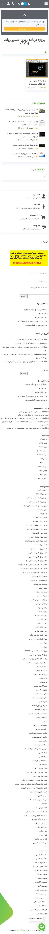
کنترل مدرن (43, 835)
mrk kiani (45, 411)
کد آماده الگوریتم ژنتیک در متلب (35, 815)
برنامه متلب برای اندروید (39, 580)
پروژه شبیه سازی (41, 631)
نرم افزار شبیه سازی (40, 901)
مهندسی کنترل (42, 886)
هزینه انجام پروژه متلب (39, 909)
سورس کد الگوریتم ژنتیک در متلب (35, 749)
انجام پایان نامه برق (40, 521)
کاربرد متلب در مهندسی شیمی (36, 811)
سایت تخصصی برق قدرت (38, 733)
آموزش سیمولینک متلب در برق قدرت (34, 505)
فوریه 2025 (43, 443)
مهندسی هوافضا (41, 898)
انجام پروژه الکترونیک (39, 533)
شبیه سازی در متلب (40, 776)
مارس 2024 (43, 447)
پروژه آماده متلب (41, 317)
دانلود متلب (43, 701)
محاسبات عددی (41, 854)
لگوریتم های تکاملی (40, 843)
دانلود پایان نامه (41, 690)
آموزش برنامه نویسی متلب (38, 502)
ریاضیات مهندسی (41, 729)
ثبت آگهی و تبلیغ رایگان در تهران (35, 309)
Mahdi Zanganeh (42, 421)
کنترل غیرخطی (42, 827)
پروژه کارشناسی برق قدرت (38, 639)
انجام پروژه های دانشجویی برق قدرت (34, 568)
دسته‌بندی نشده (41, 717)
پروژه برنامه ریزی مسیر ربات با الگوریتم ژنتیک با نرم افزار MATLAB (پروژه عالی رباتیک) (37, 86)
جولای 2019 (43, 470)
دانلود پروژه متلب (41, 694)
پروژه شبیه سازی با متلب (38, 635)
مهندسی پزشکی (41, 874)
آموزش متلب (42, 509)
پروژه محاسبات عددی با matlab (36, 651)
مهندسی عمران (42, 878)
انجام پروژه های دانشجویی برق (36, 560)
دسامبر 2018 (42, 478)
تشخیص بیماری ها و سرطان (37, 662)
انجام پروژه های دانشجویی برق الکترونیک (32, 564)
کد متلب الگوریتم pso (39, 819)
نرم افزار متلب (42, 905)
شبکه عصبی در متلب (39, 760)
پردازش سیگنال (41, 603)
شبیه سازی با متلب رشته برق (37, 772)
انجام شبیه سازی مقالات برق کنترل (34, 572)
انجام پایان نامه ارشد (40, 517)
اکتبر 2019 (43, 462)
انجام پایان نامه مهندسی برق (37, 529)
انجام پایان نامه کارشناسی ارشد (36, 525)
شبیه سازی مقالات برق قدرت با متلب (34, 788)
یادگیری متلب (42, 917)
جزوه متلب (43, 678)
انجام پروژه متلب (41, 545)
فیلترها (44, 803)
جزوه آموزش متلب (40, 674)
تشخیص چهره (42, 666)
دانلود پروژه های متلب (39, 698)
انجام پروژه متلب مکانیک (38, 549)
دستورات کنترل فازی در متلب (27, 339)
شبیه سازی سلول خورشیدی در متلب (34, 780)
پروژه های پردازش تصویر (38, 654)
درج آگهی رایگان (24, 28)
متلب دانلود (43, 851)
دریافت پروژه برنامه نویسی (38, 713)
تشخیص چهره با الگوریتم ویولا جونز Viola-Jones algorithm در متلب (21, 113)
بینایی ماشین (42, 588)
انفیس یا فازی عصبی (39, 576)
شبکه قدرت (43, 764)
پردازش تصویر (42, 596)
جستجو (46, 370)
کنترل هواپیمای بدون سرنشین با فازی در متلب (21, 361)
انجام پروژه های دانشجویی (38, 556)
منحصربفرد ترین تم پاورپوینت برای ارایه (25, 155)
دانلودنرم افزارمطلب (40, 709)
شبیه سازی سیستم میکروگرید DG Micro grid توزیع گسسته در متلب (22, 136)
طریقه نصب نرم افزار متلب (38, 800)
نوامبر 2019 (43, 459)
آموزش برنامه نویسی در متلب (37, 498)
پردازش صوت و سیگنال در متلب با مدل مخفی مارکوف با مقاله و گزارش (22, 125)
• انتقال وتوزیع (42, 490)
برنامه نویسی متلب (40, 584)
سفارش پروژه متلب (40, 745)
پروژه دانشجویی (41, 623)
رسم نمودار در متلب (40, 725)
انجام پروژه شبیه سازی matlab (36, 541)
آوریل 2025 (43, 439)
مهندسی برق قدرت (40, 870)
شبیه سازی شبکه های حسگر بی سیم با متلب (31, 784)
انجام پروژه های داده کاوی (38, 552)
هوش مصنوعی (42, 913)
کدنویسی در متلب (41, 823)
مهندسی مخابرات (41, 890)
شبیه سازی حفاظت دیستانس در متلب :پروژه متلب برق (20, 418)
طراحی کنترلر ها (41, 796)
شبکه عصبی (42, 752)
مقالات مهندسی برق (40, 866)
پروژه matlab (42, 611)
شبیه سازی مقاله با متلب (38, 792)
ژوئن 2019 (43, 474)
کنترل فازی (43, 831)
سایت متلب (43, 741)
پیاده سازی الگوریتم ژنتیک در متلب (35, 658)
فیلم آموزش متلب (40, 807)
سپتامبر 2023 (42, 451)
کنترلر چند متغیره (41, 839)
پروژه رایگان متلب (41, 627)
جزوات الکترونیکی (41, 670)
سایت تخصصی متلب (39, 737)
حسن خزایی (45, 415)
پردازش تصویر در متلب (39, 600)
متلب (45, 847)
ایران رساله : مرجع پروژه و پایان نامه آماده (32, 321)
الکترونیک (43, 513)
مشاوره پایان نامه (41, 862)
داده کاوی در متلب (40, 686)
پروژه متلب (43, 313)
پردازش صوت (42, 607)
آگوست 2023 (42, 455)
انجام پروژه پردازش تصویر (38, 537)
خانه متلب (43, 682)
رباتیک (45, 721)
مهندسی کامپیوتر (41, 882)
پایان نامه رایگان (41, 592)
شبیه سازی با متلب (40, 768)
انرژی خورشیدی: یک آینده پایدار (36, 325)
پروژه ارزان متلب (41, 619)
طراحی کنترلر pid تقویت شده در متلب (25, 147)
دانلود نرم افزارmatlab (39, 705)
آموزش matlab (41, 494)
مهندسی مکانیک (41, 894)
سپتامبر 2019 (42, 466)
